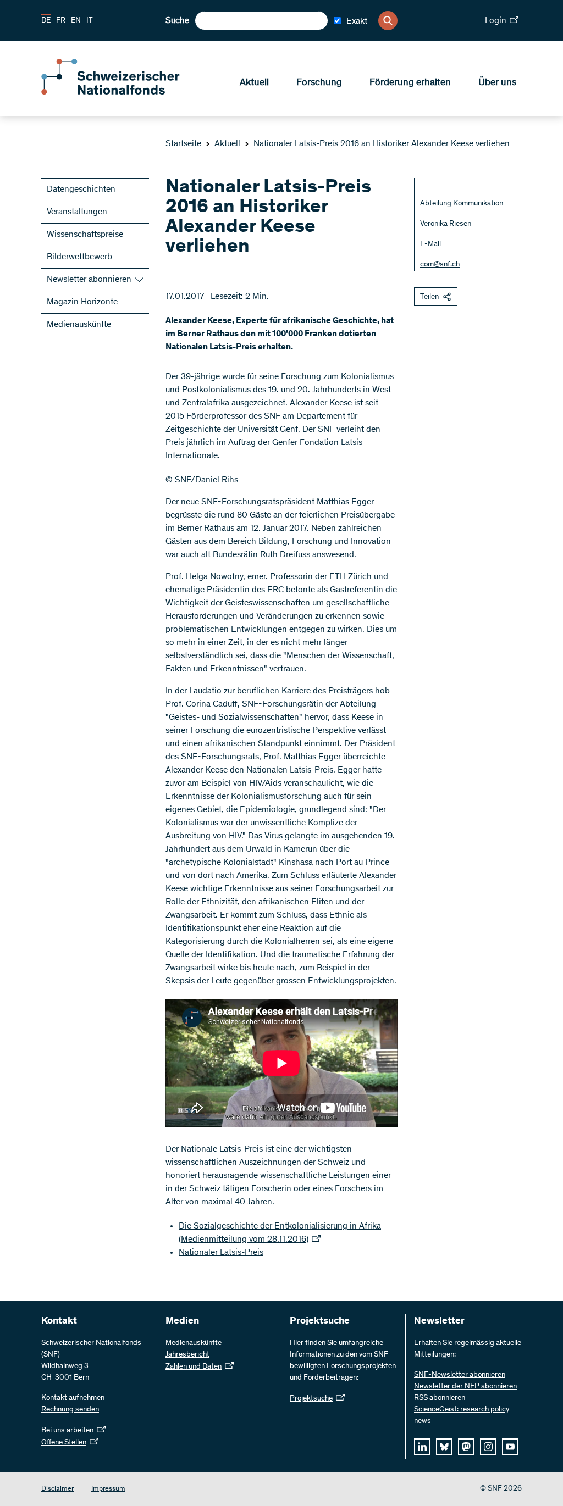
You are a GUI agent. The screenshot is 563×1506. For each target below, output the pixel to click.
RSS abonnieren (439, 1398)
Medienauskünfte (79, 324)
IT (89, 21)
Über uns (497, 83)
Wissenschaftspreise (85, 234)
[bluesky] (444, 1446)
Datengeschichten (81, 189)
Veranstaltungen (77, 212)
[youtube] (510, 1446)
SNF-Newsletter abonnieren (459, 1375)
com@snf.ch (440, 265)
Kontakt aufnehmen (72, 1398)
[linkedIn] (422, 1446)
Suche (177, 20)
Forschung (319, 83)
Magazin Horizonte (82, 302)
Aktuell (254, 83)
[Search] (388, 20)
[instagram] (488, 1446)
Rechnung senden (70, 1410)
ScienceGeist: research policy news (461, 1415)
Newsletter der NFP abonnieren (465, 1387)
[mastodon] (466, 1446)
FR (60, 21)
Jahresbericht (187, 1355)
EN (76, 21)
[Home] (121, 92)
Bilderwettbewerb (79, 257)
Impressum (108, 1489)
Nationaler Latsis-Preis (221, 1252)
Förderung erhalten (410, 83)
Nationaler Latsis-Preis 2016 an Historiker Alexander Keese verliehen (381, 144)
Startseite (183, 144)
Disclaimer (57, 1489)
